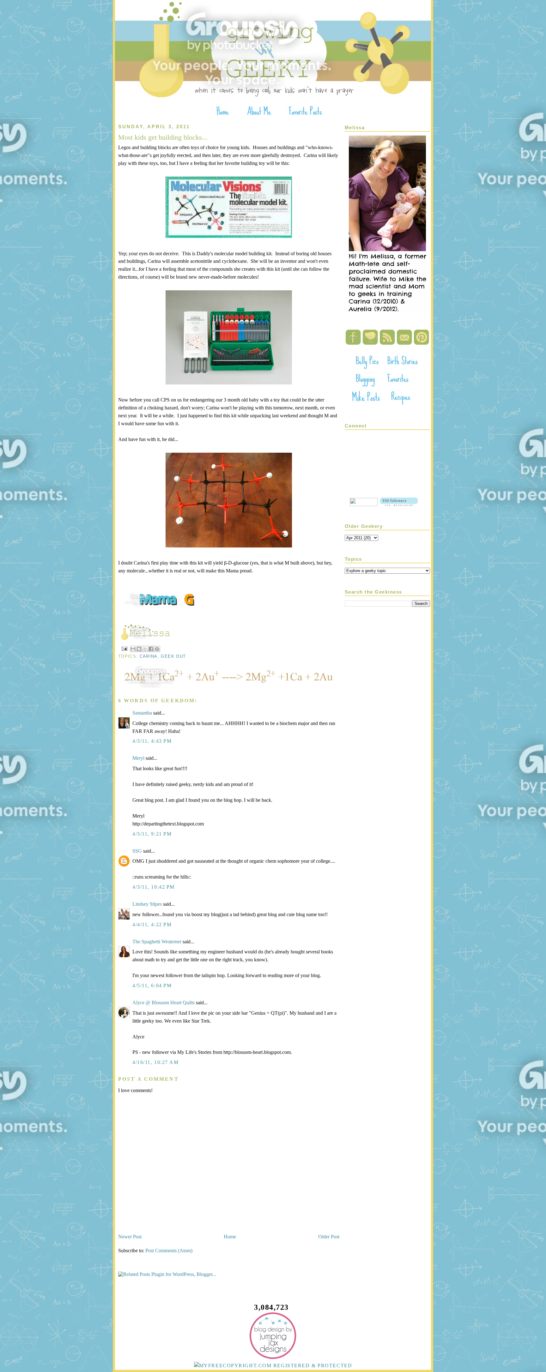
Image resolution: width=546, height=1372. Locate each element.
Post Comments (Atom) (168, 1250)
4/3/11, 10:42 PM (153, 887)
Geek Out (173, 656)
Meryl (138, 758)
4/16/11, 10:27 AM (155, 1062)
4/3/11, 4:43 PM (152, 741)
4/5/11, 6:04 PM (152, 985)
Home (230, 1236)
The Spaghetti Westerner (156, 941)
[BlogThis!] (139, 649)
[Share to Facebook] (151, 649)
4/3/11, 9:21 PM (152, 834)
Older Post (328, 1236)
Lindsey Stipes (147, 904)
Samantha (142, 713)
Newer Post (130, 1236)
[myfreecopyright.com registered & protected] (273, 1365)
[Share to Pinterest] (157, 649)
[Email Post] (124, 648)
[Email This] (133, 649)
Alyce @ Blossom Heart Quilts (163, 1002)
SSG (137, 851)
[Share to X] (145, 649)
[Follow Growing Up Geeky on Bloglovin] (399, 504)
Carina (149, 656)
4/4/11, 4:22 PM (152, 924)
